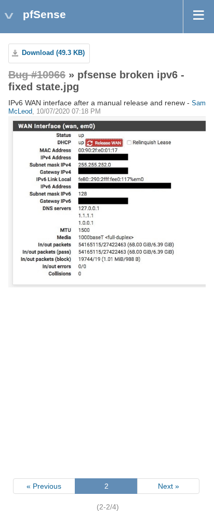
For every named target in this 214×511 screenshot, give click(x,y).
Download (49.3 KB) (53, 53)
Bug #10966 (36, 74)
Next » (168, 486)
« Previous (43, 486)
